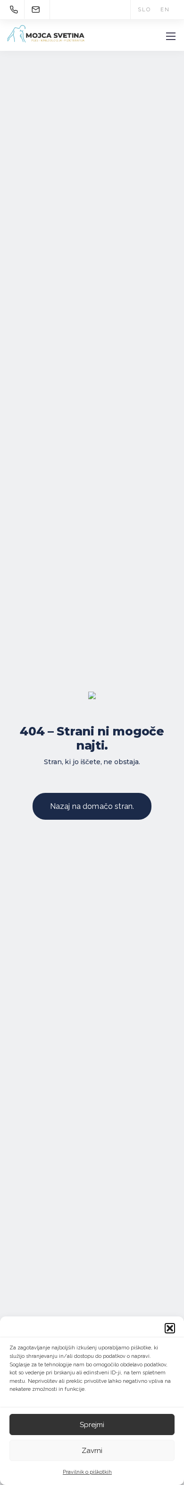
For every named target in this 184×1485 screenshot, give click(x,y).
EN (165, 10)
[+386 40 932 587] (15, 9)
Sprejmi (92, 1424)
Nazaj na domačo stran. (92, 806)
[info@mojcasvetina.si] (36, 9)
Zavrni (92, 1450)
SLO (144, 10)
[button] (170, 1328)
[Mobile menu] (170, 36)
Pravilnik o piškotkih (87, 1472)
